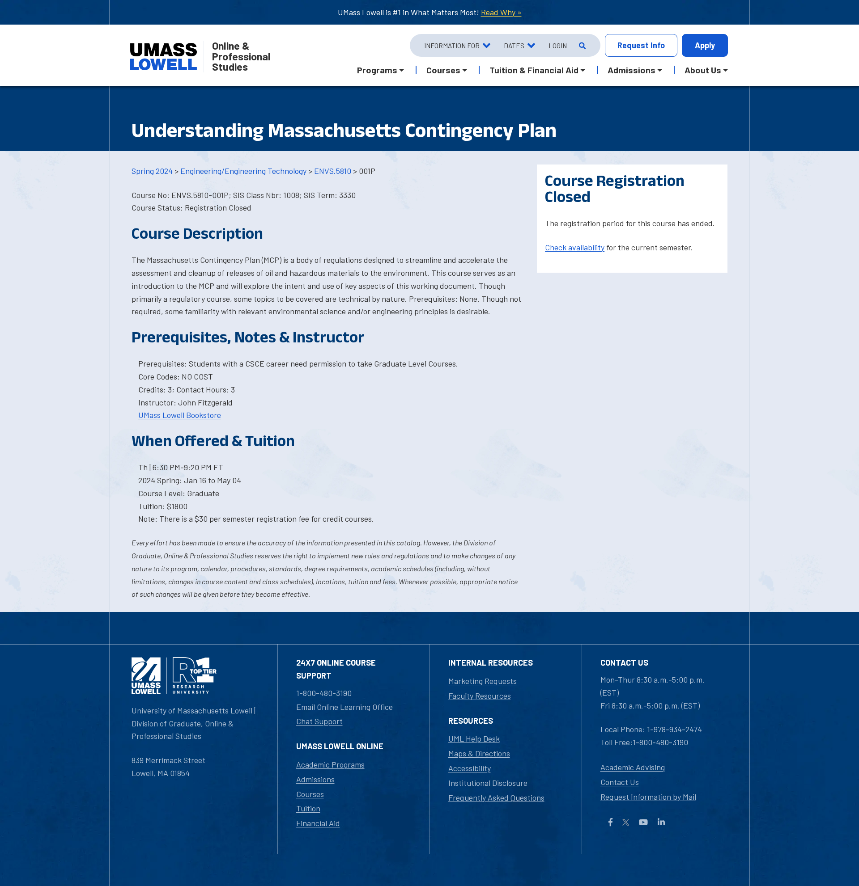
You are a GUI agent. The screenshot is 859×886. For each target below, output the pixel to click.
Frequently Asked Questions (496, 797)
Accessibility (469, 768)
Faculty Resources (479, 695)
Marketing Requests (482, 681)
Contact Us (619, 782)
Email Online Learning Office (344, 707)
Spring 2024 (152, 171)
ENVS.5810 (332, 171)
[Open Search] (581, 45)
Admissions (315, 779)
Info (641, 45)
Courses (310, 794)
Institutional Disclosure (487, 783)
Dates (514, 46)
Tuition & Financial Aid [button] (533, 70)
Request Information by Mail (648, 797)
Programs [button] (377, 70)
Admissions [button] (631, 70)
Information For (452, 46)
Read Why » (501, 12)
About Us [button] (703, 70)
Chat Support (319, 721)
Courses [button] (443, 70)
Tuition (308, 808)
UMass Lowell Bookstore (179, 415)
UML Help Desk (474, 738)
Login (558, 46)
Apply (705, 45)
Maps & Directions (479, 753)
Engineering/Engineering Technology (243, 171)
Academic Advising (632, 767)
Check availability (574, 247)
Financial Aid (318, 823)
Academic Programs (330, 764)
